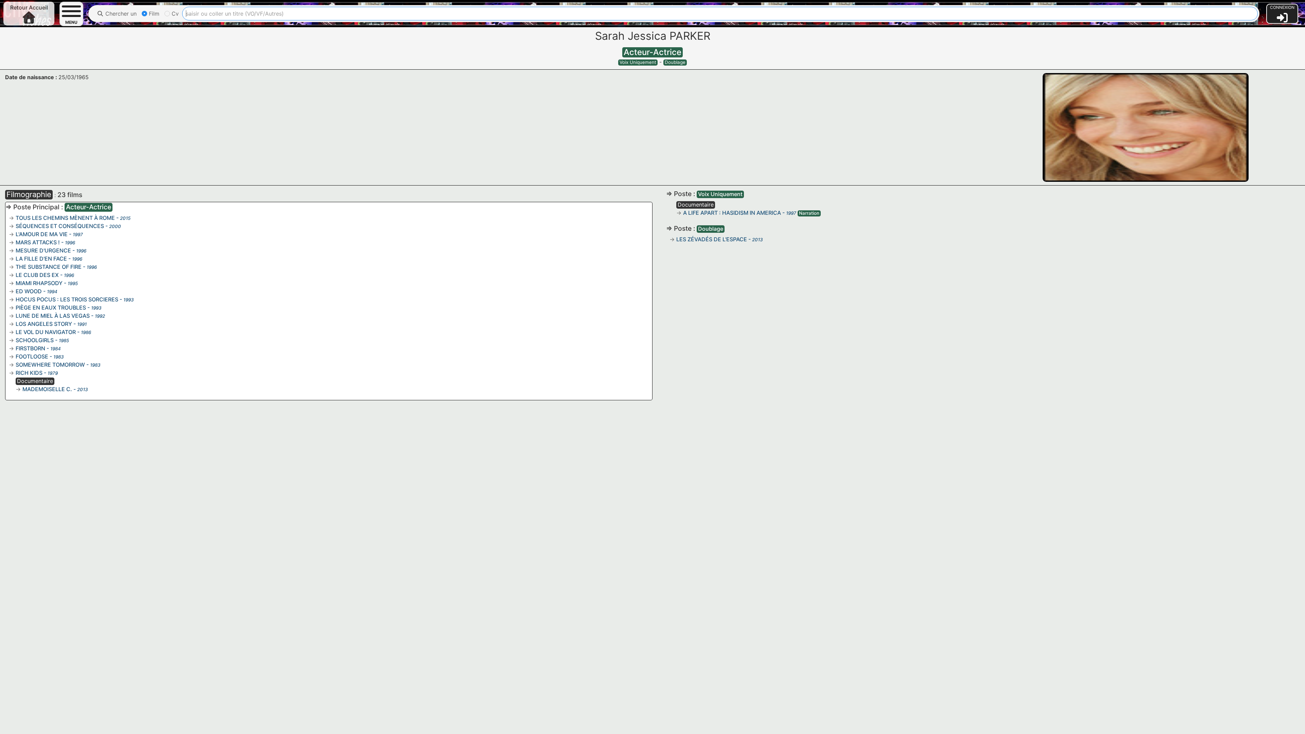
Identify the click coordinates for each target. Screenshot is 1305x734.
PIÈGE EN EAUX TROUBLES (51, 307)
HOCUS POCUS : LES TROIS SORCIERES (67, 299)
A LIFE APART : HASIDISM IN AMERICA (732, 212)
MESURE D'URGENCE (43, 250)
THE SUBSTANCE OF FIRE (49, 266)
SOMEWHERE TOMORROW (50, 364)
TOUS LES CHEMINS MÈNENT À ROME (65, 217)
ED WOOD (29, 291)
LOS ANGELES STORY (44, 323)
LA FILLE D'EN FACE (41, 258)
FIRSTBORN (30, 348)
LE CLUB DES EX (37, 275)
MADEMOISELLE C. (47, 389)
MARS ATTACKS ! (38, 242)
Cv (174, 13)
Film (153, 13)
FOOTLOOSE (32, 356)
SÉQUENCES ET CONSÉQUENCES (60, 226)
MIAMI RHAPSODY (39, 283)
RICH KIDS (29, 372)
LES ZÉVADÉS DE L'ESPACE (711, 239)
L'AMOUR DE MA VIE (42, 234)
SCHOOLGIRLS (35, 340)
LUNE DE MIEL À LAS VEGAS (53, 315)
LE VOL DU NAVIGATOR (46, 332)
